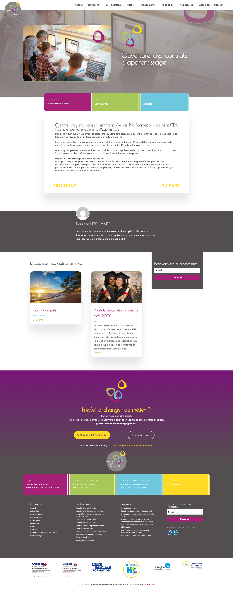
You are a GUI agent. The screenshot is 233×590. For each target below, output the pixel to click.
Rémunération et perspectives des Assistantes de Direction (135, 531)
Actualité (147, 104)
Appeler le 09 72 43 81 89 (93, 435)
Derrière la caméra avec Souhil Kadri (136, 535)
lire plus (38, 320)
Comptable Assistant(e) (86, 519)
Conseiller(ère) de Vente (86, 522)
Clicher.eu (149, 584)
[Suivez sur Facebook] (169, 532)
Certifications (113, 5)
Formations (92, 5)
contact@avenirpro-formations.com (133, 445)
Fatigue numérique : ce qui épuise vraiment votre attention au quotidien (137, 520)
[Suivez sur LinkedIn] (175, 532)
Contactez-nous (141, 435)
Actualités (204, 5)
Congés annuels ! (45, 310)
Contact (218, 5)
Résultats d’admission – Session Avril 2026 (139, 511)
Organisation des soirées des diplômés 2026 (137, 515)
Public (130, 5)
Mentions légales (37, 535)
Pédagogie (168, 5)
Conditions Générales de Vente (43, 532)
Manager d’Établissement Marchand (91, 532)
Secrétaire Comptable (85, 540)
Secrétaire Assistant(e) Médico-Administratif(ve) (89, 536)
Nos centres (186, 5)
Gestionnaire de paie (84, 529)
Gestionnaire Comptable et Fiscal (90, 525)
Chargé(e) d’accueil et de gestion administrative (90, 515)
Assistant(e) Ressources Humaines (90, 511)
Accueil (79, 5)
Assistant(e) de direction (86, 508)
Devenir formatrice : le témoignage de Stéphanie (137, 526)
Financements (147, 5)
